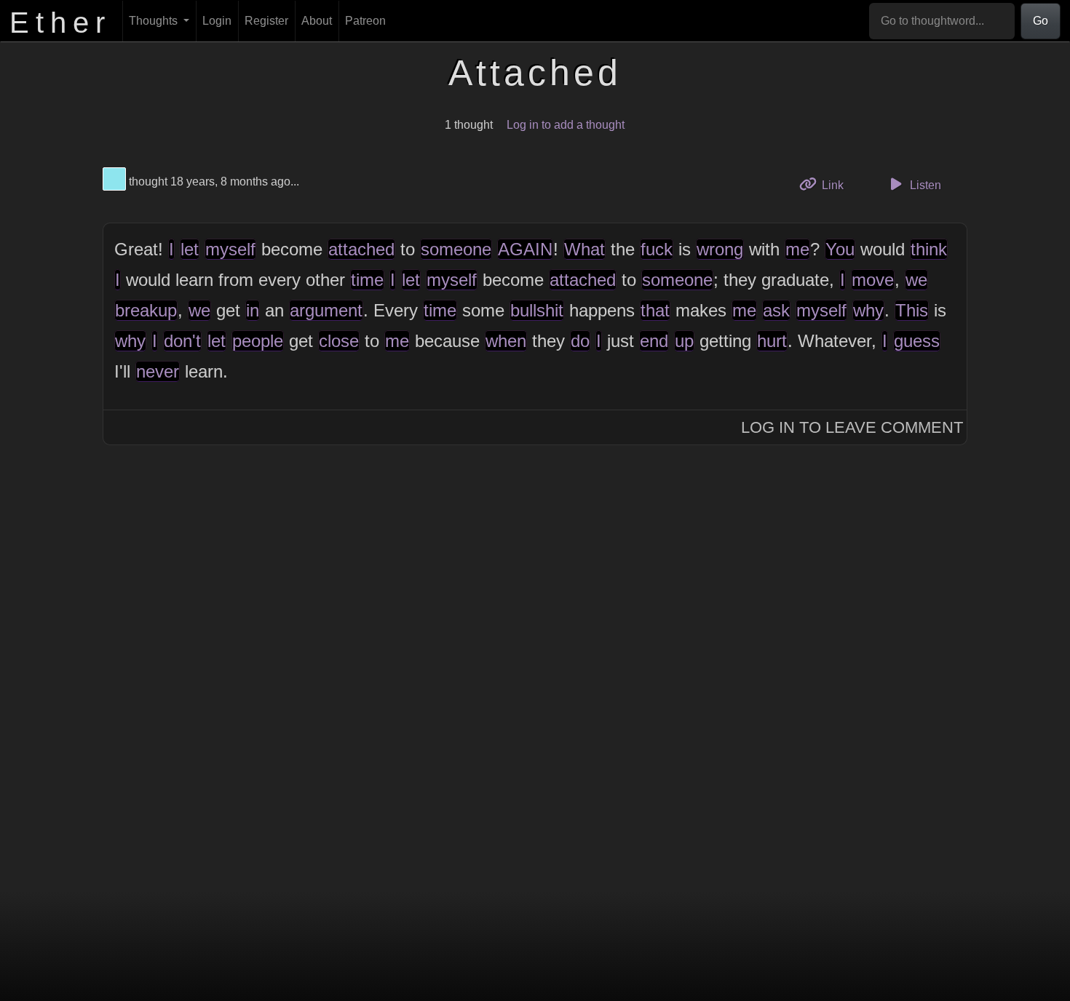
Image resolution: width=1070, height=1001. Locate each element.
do (580, 341)
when (506, 341)
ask (776, 310)
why (868, 310)
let (190, 249)
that (655, 310)
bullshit (536, 310)
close (339, 341)
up (684, 341)
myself (230, 249)
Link (837, 184)
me (797, 249)
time (367, 280)
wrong (720, 249)
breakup (146, 310)
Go (1040, 21)
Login (216, 21)
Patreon (365, 21)
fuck (657, 249)
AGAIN (525, 249)
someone (456, 249)
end (654, 341)
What (584, 249)
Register (266, 21)
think (929, 249)
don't (182, 341)
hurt (772, 341)
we (916, 280)
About (316, 21)
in (252, 310)
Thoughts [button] (155, 21)
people (257, 341)
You (840, 249)
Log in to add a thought (566, 125)
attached (361, 249)
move (873, 280)
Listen (924, 185)
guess (917, 341)
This (911, 310)
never (157, 371)
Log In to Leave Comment (852, 427)
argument (326, 310)
